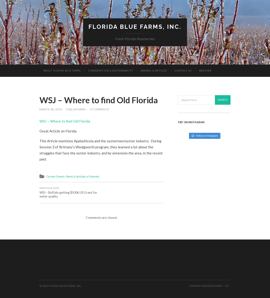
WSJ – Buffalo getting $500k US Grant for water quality (68, 192)
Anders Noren (212, 285)
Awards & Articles (154, 70)
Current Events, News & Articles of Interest (72, 176)
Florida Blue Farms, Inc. (135, 26)
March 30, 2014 (50, 109)
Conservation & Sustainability (110, 70)
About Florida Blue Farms (62, 70)
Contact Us (183, 70)
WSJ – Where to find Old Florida (98, 100)
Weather (205, 70)
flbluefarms (76, 109)
